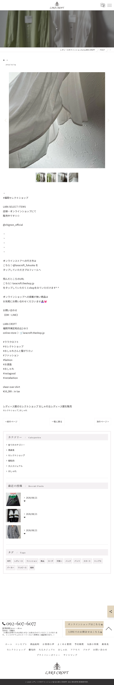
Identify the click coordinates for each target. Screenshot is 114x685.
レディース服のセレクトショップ (20, 406)
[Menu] (109, 5)
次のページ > (103, 421)
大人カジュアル (15, 465)
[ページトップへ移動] (109, 628)
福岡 (32, 567)
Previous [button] (6, 120)
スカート (87, 561)
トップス (97, 561)
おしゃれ (23, 410)
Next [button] (108, 120)
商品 (42, 561)
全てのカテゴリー (16, 444)
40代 (9, 561)
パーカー (10, 567)
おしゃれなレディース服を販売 (55, 406)
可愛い (59, 561)
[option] (57, 120)
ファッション (31, 561)
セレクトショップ (10, 410)
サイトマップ (70, 655)
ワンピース (22, 567)
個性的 (11, 460)
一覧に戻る (57, 421)
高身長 (11, 449)
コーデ (50, 561)
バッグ (68, 561)
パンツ (77, 561)
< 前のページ (11, 421)
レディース (18, 561)
